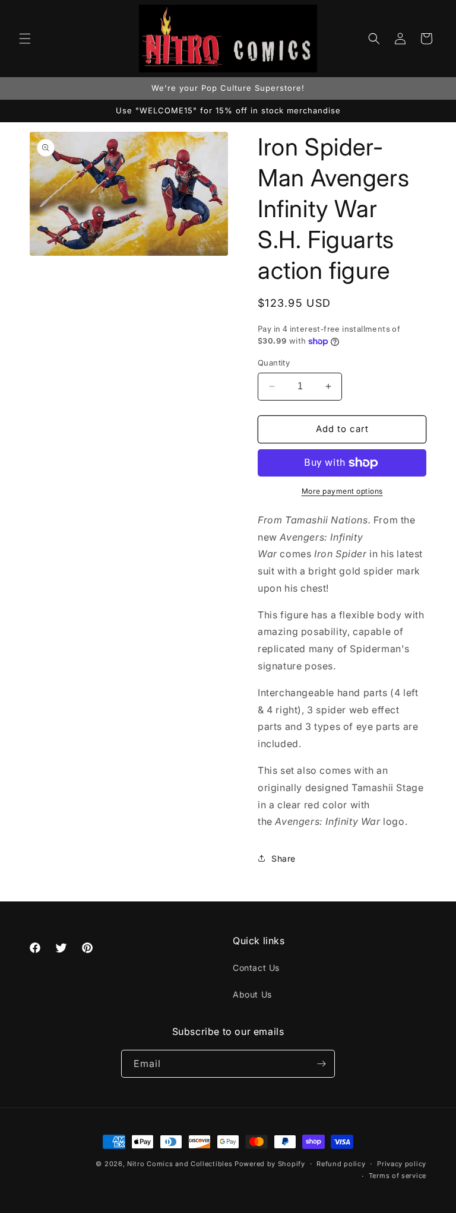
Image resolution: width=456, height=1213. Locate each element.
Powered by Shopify (270, 1164)
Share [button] (283, 858)
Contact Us (256, 968)
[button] (25, 39)
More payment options (342, 491)
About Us (252, 994)
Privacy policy (401, 1164)
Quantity (274, 362)
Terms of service (397, 1175)
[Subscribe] (321, 1064)
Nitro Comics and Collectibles (179, 1164)
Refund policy (340, 1164)
